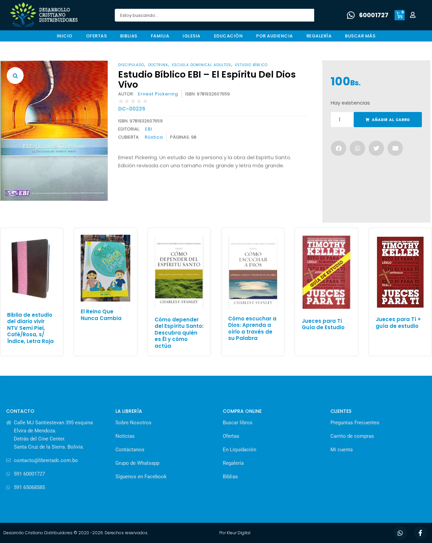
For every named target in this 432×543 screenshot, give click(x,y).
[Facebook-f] (420, 533)
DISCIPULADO (131, 64)
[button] (15, 75)
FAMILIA (160, 36)
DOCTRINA (158, 64)
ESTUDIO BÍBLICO (251, 64)
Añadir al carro (391, 120)
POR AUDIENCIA (274, 36)
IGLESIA (191, 36)
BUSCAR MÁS (360, 36)
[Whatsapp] (400, 533)
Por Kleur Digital (234, 533)
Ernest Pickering (158, 94)
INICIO (65, 36)
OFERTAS (96, 36)
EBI (148, 129)
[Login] (413, 15)
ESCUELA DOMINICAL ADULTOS (201, 64)
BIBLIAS (128, 36)
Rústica (154, 137)
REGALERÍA (319, 36)
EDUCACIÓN (228, 36)
